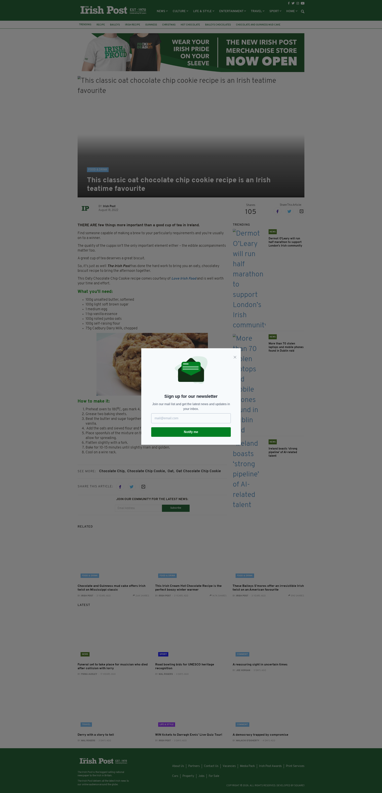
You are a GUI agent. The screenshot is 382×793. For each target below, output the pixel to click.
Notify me (191, 432)
